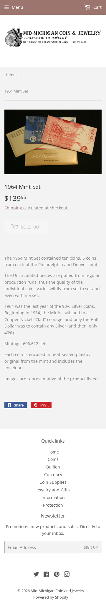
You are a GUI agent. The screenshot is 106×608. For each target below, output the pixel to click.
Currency (53, 474)
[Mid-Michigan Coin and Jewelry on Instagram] (67, 575)
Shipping (13, 208)
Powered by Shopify (50, 597)
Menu (17, 7)
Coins (53, 459)
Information (53, 497)
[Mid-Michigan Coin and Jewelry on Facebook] (46, 575)
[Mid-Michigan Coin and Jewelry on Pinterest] (57, 575)
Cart (97, 7)
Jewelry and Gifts (53, 490)
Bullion (53, 467)
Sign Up (91, 547)
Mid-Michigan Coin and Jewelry (57, 590)
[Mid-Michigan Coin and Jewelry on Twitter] (36, 575)
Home (9, 74)
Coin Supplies (53, 482)
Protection (53, 505)
